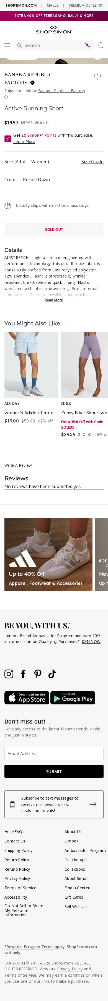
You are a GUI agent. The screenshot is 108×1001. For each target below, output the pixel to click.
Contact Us (14, 841)
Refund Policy (17, 869)
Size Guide (92, 162)
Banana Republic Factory (28, 78)
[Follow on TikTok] (52, 677)
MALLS (53, 5)
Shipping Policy (18, 850)
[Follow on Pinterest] (38, 677)
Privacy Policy (17, 878)
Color (27, 180)
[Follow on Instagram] (9, 677)
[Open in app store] (27, 703)
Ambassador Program (85, 850)
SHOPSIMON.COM (21, 5)
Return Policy (16, 859)
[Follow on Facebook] (24, 677)
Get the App (76, 859)
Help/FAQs (14, 831)
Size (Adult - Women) (54, 162)
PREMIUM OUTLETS (85, 5)
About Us (73, 831)
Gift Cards (74, 897)
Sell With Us (76, 906)
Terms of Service (20, 887)
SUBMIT (54, 771)
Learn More (24, 141)
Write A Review (18, 465)
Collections (75, 869)
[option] (31, 385)
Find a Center (77, 887)
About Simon (77, 878)
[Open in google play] (72, 703)
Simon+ (72, 841)
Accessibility (15, 897)
